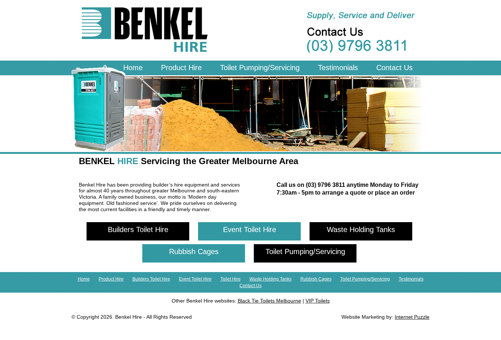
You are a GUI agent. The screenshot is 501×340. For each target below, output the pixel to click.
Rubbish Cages (194, 251)
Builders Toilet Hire (138, 229)
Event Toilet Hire (249, 229)
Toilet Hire (230, 279)
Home (133, 68)
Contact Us (394, 68)
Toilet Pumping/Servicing (260, 68)
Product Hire (181, 68)
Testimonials (338, 68)
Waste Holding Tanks (361, 229)
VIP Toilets (318, 301)
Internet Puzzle (412, 317)
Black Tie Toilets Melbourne (269, 301)
